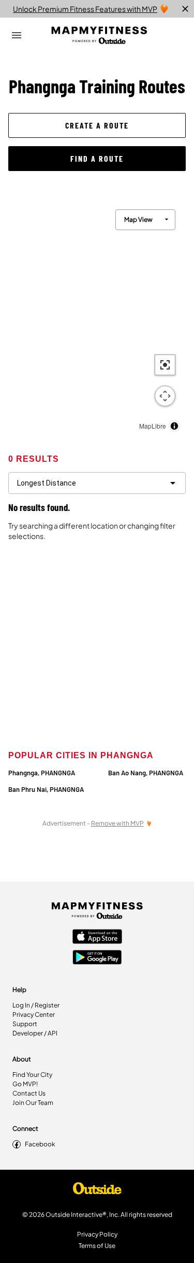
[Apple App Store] (97, 937)
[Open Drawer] (16, 35)
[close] (185, 9)
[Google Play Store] (97, 958)
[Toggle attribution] (174, 426)
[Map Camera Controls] (165, 396)
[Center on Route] (165, 364)
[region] (97, 318)
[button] (97, 125)
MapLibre (152, 425)
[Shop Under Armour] (97, 1191)
